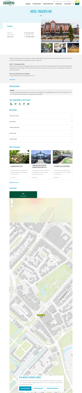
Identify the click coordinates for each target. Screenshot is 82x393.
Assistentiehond (12, 121)
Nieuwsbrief (68, 1)
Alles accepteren (25, 388)
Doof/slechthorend (13, 139)
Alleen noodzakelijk (38, 388)
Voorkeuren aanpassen (52, 388)
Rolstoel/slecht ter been (14, 116)
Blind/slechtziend (12, 133)
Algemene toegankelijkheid (14, 127)
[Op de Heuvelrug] (77, 3)
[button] (41, 316)
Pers (60, 1)
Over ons (64, 1)
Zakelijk (58, 1)
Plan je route (10, 36)
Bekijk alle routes (13, 182)
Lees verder (12, 79)
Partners (54, 1)
